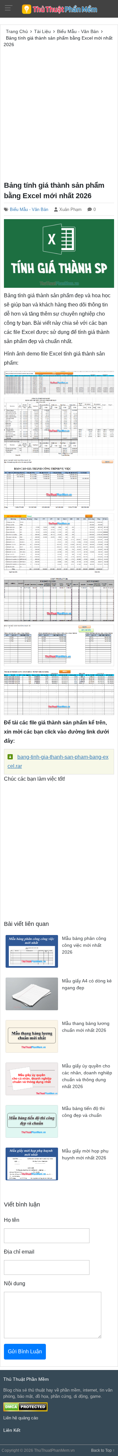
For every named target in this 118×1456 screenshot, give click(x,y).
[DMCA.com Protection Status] (25, 1406)
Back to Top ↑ (103, 1450)
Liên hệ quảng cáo (20, 1417)
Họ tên (11, 1220)
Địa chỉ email (19, 1252)
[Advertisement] (59, 113)
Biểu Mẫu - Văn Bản (29, 209)
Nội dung (14, 1283)
